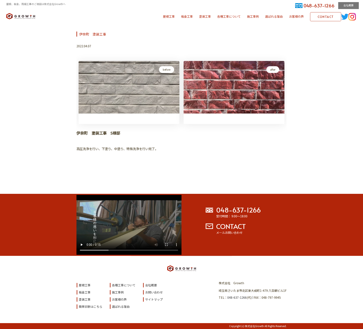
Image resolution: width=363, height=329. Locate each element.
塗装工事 (205, 16)
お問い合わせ (154, 292)
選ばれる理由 (274, 16)
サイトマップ (154, 299)
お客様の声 (296, 16)
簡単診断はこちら (90, 306)
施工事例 (253, 16)
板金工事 (187, 16)
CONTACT (326, 17)
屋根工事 (169, 16)
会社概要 (348, 5)
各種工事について (229, 16)
